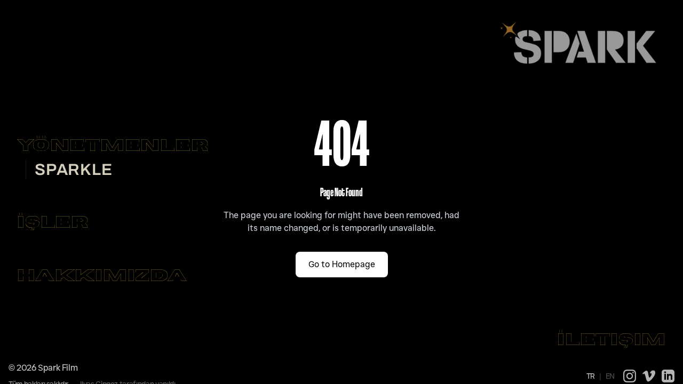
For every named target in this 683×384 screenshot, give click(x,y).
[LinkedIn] (668, 376)
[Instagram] (629, 376)
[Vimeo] (648, 376)
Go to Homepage (341, 264)
